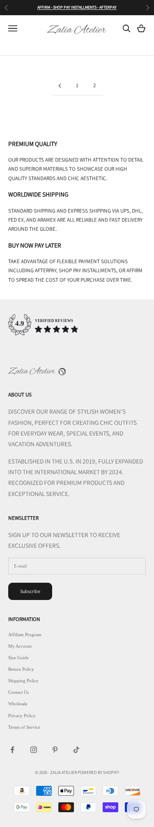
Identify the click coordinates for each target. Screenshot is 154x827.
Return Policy (21, 669)
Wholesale (18, 703)
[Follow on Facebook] (12, 750)
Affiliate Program (24, 634)
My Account (20, 646)
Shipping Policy (23, 680)
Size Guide (18, 657)
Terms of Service (24, 727)
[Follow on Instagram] (34, 750)
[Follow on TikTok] (76, 750)
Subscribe (30, 591)
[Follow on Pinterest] (55, 750)
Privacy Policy (22, 715)
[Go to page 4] (60, 85)
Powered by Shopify (98, 772)
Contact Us (18, 692)
